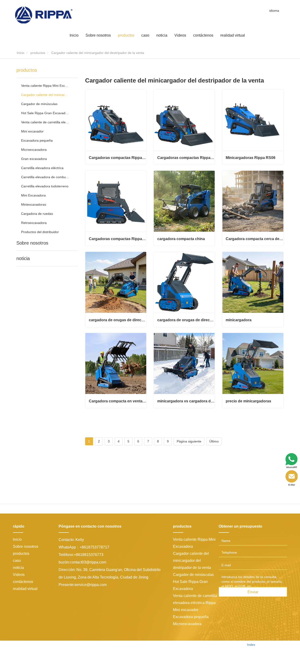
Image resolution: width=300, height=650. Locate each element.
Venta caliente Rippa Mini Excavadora (45, 85)
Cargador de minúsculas (39, 104)
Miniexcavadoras (33, 204)
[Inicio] (44, 15)
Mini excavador (32, 131)
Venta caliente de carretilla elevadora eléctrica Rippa (45, 122)
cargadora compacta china (181, 239)
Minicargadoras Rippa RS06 (250, 158)
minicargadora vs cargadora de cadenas (186, 401)
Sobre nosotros (32, 243)
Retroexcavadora (34, 223)
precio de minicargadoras (248, 401)
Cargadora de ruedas (37, 213)
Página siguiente (189, 441)
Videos (180, 35)
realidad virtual (232, 35)
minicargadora (238, 320)
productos (37, 53)
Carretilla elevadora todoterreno (44, 186)
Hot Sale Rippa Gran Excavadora (45, 113)
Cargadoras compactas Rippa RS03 (117, 158)
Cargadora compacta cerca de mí (254, 239)
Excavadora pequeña (37, 140)
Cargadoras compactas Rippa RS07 (117, 239)
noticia (23, 258)
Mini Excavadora (33, 195)
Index (251, 644)
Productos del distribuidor (40, 232)
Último (214, 441)
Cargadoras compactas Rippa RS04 (186, 158)
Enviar (253, 592)
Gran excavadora (34, 159)
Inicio (74, 35)
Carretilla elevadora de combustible (45, 177)
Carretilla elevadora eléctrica (42, 168)
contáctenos (203, 35)
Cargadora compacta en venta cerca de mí (117, 401)
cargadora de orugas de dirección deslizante (117, 320)
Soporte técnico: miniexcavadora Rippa (213, 644)
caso (145, 35)
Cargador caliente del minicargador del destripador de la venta (45, 95)
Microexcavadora (34, 149)
